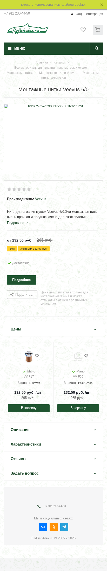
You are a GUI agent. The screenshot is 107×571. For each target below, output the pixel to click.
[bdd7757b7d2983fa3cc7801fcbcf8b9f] (53, 138)
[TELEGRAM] (64, 527)
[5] (29, 189)
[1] (9, 189)
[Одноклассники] (54, 527)
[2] (14, 189)
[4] (24, 189)
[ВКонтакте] (43, 527)
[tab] (17, 222)
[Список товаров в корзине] (98, 33)
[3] (19, 189)
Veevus (40, 199)
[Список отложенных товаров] (83, 31)
